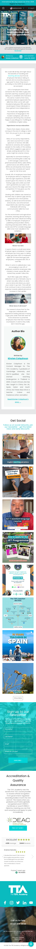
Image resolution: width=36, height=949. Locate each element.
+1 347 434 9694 (18, 924)
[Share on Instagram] (11, 902)
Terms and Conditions (18, 937)
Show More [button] (18, 698)
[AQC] (18, 821)
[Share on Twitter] (18, 902)
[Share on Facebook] (5, 902)
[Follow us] (24, 902)
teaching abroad (14, 76)
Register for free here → (18, 4)
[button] (18, 449)
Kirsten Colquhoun (12, 58)
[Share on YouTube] (31, 902)
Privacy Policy (18, 939)
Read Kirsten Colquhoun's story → (18, 400)
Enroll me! (18, 50)
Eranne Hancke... (10, 850)
